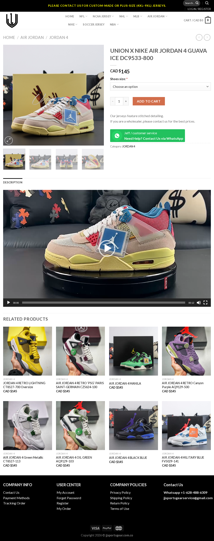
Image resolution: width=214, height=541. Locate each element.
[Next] (96, 95)
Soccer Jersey (93, 24)
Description (12, 182)
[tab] (12, 182)
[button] (107, 248)
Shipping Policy (121, 498)
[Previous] (10, 95)
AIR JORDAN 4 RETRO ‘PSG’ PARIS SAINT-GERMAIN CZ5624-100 (80, 385)
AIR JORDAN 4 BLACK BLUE (128, 457)
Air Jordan (156, 16)
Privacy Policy (120, 492)
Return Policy (119, 503)
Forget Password (69, 498)
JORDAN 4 (58, 37)
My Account (65, 492)
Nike (71, 24)
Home (69, 16)
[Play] (8, 303)
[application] (107, 248)
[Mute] (199, 303)
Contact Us (11, 492)
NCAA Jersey (102, 16)
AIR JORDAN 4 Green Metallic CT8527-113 (23, 459)
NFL (82, 16)
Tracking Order (14, 503)
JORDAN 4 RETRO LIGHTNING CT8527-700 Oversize (24, 385)
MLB (136, 16)
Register (63, 503)
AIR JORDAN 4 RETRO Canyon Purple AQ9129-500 (183, 385)
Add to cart (148, 101)
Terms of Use (119, 508)
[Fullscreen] (205, 303)
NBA (113, 24)
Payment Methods (16, 498)
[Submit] (197, 3)
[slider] (103, 303)
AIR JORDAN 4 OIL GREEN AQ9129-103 (74, 459)
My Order (64, 508)
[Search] (207, 3)
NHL (122, 16)
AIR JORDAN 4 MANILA (125, 383)
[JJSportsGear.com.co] (31, 20)
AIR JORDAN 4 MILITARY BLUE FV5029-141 (183, 459)
